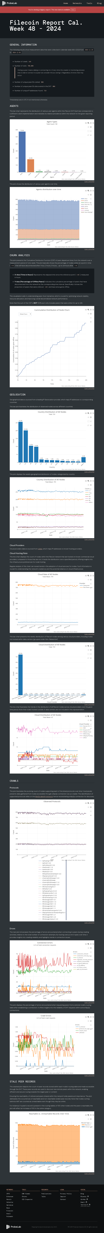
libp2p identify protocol (44, 796)
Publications (46, 1194)
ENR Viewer (26, 1194)
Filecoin (9, 1211)
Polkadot (9, 1216)
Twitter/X (84, 1204)
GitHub (83, 1199)
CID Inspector (27, 1199)
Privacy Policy (66, 1194)
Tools (89, 3)
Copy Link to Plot (89, 181)
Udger (40, 549)
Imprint (63, 1196)
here (73, 9)
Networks (77, 3)
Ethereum (9, 1196)
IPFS (8, 1194)
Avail (8, 1214)
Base (8, 1208)
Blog (99, 3)
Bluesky (83, 1196)
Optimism (9, 1205)
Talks (44, 1196)
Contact (63, 1199)
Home (65, 3)
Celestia (9, 1202)
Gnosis (8, 1199)
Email (83, 1202)
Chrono (24, 1196)
